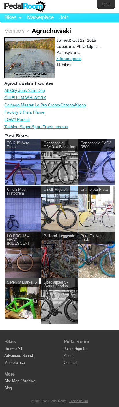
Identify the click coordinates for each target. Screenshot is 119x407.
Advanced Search (19, 355)
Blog (8, 388)
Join (64, 17)
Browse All (13, 348)
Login (106, 4)
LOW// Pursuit (17, 119)
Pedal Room (25, 6)
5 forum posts (68, 58)
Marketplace (40, 17)
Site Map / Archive (19, 381)
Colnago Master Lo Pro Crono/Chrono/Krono (45, 105)
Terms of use (78, 401)
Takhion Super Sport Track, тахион (36, 126)
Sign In (80, 348)
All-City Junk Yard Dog (24, 90)
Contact (70, 362)
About (69, 355)
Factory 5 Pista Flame (24, 112)
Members (14, 31)
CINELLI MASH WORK (25, 97)
